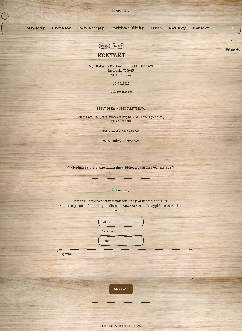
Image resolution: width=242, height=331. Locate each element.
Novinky (177, 27)
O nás (156, 27)
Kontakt (201, 27)
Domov (104, 45)
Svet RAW (61, 27)
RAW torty (35, 27)
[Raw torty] (121, 10)
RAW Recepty (91, 27)
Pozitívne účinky (127, 27)
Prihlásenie (230, 50)
